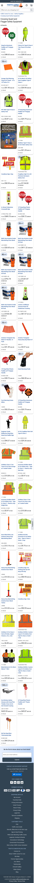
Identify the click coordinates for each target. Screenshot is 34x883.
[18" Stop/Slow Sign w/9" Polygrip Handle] (8, 360)
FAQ (17, 824)
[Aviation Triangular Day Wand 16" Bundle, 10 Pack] (8, 328)
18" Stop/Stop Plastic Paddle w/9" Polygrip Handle (24, 209)
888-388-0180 (23, 769)
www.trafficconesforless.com (20, 879)
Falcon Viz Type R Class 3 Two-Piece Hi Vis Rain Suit (25, 47)
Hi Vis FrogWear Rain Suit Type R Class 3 (25, 432)
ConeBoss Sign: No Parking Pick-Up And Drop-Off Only (24, 569)
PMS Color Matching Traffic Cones (17, 834)
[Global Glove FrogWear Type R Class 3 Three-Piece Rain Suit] (25, 422)
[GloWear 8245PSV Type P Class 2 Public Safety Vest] (25, 131)
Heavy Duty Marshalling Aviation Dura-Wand (8, 568)
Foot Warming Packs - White (7, 401)
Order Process (17, 805)
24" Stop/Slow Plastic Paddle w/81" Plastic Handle (24, 702)
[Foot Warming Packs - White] (8, 391)
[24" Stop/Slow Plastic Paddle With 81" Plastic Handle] (25, 691)
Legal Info (17, 813)
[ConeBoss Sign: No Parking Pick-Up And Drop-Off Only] (25, 558)
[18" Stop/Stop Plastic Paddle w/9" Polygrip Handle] (25, 198)
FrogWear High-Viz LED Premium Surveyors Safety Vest (24, 176)
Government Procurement (17, 842)
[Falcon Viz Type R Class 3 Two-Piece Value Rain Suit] (25, 34)
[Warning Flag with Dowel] (8, 67)
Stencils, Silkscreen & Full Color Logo (17, 829)
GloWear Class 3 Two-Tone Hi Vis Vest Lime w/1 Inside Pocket (24, 501)
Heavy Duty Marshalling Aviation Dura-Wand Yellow (8, 600)
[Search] (31, 9)
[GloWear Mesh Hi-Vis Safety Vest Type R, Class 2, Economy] (25, 453)
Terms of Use (21, 881)
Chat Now (18, 774)
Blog (17, 872)
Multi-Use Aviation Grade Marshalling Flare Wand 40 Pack (8, 271)
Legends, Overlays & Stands (17, 837)
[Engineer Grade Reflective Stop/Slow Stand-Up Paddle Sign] (8, 422)
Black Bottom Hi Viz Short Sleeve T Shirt (8, 668)
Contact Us (17, 851)
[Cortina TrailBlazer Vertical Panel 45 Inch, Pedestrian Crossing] (25, 293)
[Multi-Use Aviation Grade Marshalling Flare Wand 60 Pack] (25, 260)
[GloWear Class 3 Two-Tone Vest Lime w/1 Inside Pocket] (25, 488)
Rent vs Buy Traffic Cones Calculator (17, 845)
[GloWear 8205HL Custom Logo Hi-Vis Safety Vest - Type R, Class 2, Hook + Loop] (25, 621)
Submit (17, 760)
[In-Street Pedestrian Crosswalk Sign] (8, 198)
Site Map (17, 856)
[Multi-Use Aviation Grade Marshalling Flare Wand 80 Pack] (8, 293)
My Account (17, 797)
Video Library (17, 869)
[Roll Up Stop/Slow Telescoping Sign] (8, 724)
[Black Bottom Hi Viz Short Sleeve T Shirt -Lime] (8, 656)
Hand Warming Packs (24, 369)
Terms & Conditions (17, 815)
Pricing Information (17, 802)
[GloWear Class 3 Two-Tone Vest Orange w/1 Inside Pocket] (8, 453)
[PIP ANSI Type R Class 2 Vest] (8, 100)
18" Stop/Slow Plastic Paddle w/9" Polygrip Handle (7, 370)
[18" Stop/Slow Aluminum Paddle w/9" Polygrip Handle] (25, 391)
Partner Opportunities (17, 859)
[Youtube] (22, 782)
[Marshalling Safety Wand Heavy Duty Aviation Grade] (8, 558)
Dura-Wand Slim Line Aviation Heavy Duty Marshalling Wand (7, 536)
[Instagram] (18, 782)
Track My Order (17, 800)
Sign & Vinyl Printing (17, 832)
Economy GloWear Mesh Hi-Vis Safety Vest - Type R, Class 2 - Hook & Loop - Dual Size (25, 467)
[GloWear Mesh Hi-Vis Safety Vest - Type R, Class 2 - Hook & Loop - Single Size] (8, 488)
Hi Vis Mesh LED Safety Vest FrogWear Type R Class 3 (24, 80)
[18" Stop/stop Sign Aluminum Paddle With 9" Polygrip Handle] (25, 100)
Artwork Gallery (17, 866)
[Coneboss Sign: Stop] (8, 163)
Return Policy (17, 807)
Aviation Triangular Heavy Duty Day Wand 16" (25, 338)
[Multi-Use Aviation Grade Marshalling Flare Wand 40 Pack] (8, 260)
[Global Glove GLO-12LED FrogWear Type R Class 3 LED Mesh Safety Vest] (25, 67)
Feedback (32, 524)
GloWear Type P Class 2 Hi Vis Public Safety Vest (25, 143)
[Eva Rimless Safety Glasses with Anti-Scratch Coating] (8, 691)
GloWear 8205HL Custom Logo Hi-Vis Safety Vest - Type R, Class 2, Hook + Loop (25, 634)
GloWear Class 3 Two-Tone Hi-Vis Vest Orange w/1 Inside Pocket (8, 466)
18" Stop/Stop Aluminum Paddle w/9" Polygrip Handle (25, 111)
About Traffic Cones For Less (17, 853)
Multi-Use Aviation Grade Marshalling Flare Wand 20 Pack (25, 240)
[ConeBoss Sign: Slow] (25, 589)
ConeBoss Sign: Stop (7, 174)
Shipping (17, 818)
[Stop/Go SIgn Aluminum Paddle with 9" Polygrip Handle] (8, 34)
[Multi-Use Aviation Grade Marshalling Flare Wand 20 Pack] (25, 229)
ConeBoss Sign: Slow (24, 599)
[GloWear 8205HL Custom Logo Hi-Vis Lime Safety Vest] (25, 656)
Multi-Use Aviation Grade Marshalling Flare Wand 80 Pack (8, 306)
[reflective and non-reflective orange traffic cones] (15, 5)
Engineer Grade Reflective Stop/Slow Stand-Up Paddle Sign (7, 433)
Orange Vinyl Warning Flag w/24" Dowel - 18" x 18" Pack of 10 (8, 80)
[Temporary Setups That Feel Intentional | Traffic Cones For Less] (9, 136)
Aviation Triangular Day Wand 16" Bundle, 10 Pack (8, 339)
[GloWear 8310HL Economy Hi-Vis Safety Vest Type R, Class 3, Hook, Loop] (25, 523)
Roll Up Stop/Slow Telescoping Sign (6, 734)
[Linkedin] (15, 782)
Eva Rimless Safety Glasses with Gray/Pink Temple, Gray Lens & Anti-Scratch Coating (8, 703)
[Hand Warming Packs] (25, 360)
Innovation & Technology (17, 840)
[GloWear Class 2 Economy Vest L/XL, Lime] (8, 621)
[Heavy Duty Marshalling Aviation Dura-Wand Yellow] (8, 589)
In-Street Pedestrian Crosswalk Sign (7, 208)
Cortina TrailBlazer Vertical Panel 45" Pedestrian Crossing (24, 306)
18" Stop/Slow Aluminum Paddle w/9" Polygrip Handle (25, 402)
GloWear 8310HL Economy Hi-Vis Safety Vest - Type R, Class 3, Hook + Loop (24, 537)
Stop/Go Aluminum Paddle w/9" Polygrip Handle (7, 47)
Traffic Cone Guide (17, 827)
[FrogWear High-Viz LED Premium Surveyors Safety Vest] (25, 163)
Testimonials (17, 864)
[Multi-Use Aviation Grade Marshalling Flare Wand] (8, 229)
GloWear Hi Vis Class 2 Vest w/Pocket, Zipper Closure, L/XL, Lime (7, 634)
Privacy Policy (17, 810)
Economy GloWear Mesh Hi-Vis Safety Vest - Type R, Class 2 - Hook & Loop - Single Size (8, 502)
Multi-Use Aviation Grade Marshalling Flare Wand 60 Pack (25, 271)
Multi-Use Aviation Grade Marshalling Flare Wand (8, 239)
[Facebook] (11, 782)
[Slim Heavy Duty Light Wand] (8, 523)
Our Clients (17, 861)
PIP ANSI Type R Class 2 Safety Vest (8, 110)
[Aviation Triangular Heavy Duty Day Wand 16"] (25, 328)
